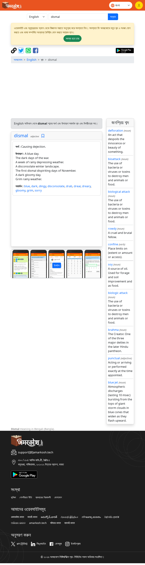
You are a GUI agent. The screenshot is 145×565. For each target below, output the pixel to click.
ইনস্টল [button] (56, 265)
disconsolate (56, 186)
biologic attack (118, 293)
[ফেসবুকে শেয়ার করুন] (35, 50)
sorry (38, 190)
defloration (115, 130)
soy (110, 264)
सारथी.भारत (69, 523)
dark (34, 186)
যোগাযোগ (58, 497)
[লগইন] (139, 5)
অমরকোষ (18, 60)
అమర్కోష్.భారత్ (49, 517)
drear (77, 186)
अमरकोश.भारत (17, 517)
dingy (42, 186)
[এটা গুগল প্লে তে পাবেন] (124, 50)
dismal (21, 135)
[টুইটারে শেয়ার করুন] (21, 50)
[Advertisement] (72, 91)
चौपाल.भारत (55, 523)
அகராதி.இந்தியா (69, 517)
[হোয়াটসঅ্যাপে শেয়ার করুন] (28, 50)
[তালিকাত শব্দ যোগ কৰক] (43, 136)
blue (27, 186)
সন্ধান (113, 17)
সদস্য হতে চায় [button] (72, 38)
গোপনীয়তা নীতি (25, 497)
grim (30, 190)
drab (69, 186)
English (31, 60)
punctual (114, 358)
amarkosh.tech (38, 523)
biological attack (119, 192)
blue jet (113, 382)
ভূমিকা (13, 497)
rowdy (112, 228)
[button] (18, 264)
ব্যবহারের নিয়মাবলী (43, 497)
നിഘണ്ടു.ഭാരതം (91, 517)
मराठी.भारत (32, 517)
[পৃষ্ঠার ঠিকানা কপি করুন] (14, 50)
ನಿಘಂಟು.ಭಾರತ (111, 517)
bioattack (114, 159)
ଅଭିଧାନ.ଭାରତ (18, 523)
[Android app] (24, 474)
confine (113, 244)
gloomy (20, 190)
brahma (113, 330)
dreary (86, 186)
